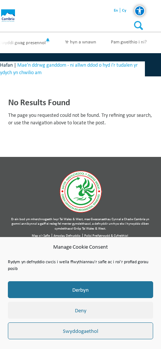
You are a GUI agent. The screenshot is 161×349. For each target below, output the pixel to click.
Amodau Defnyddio (67, 235)
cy (124, 10)
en (116, 10)
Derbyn (80, 289)
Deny (80, 310)
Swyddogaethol (80, 331)
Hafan (6, 65)
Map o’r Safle (41, 235)
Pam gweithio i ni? (129, 42)
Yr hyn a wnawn (80, 42)
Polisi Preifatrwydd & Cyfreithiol (106, 235)
